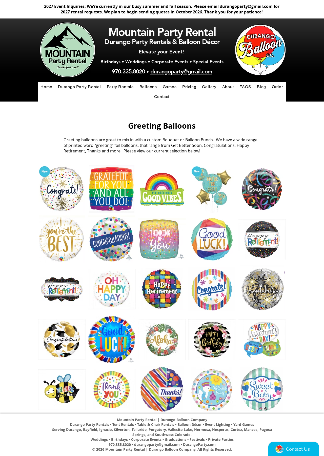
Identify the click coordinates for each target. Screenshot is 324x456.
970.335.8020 (128, 71)
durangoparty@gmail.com (246, 6)
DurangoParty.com (199, 444)
